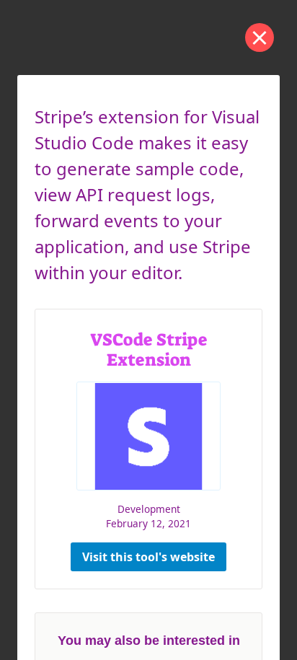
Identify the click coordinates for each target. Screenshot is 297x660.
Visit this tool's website (148, 557)
